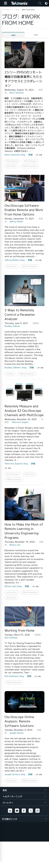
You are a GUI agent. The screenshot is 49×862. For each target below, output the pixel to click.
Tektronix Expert (19, 422)
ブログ (36, 35)
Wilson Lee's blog (13, 586)
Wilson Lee (14, 544)
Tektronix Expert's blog (16, 463)
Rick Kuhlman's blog (14, 676)
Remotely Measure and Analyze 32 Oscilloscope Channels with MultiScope (24, 410)
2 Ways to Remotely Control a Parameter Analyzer (20, 314)
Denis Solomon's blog (15, 154)
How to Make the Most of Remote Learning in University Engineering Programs (24, 531)
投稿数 (13, 35)
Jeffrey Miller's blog (15, 260)
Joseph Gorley (16, 732)
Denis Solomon (16, 92)
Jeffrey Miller (16, 221)
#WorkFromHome (29, 166)
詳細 (30, 154)
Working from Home (19, 630)
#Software (11, 166)
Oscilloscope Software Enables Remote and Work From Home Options (24, 210)
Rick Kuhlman (11, 637)
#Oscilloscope (30, 161)
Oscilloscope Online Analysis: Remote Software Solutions (19, 721)
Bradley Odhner (12, 326)
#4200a (10, 374)
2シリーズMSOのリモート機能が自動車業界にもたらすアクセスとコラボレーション (23, 79)
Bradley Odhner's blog (15, 367)
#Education (12, 592)
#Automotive (12, 161)
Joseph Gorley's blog (15, 774)
